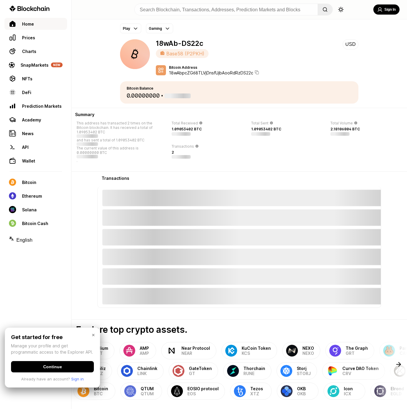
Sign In (390, 9)
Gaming (155, 28)
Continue (52, 366)
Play (126, 28)
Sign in (77, 379)
